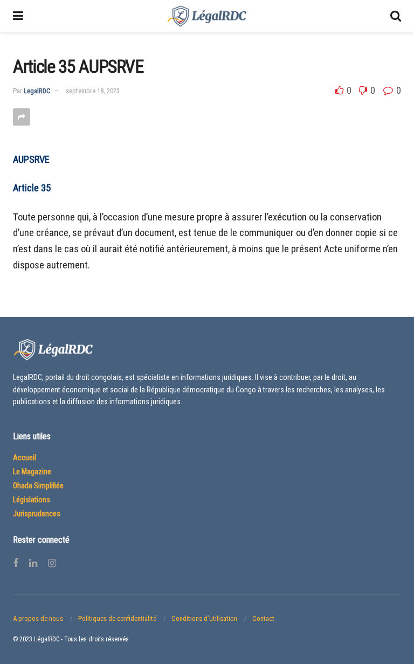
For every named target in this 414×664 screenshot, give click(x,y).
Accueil (24, 457)
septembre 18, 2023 (93, 91)
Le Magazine (32, 471)
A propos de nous (38, 618)
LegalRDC (37, 91)
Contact (263, 618)
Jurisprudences (36, 513)
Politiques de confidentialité (117, 618)
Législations (31, 499)
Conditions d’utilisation (204, 618)
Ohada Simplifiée (38, 485)
